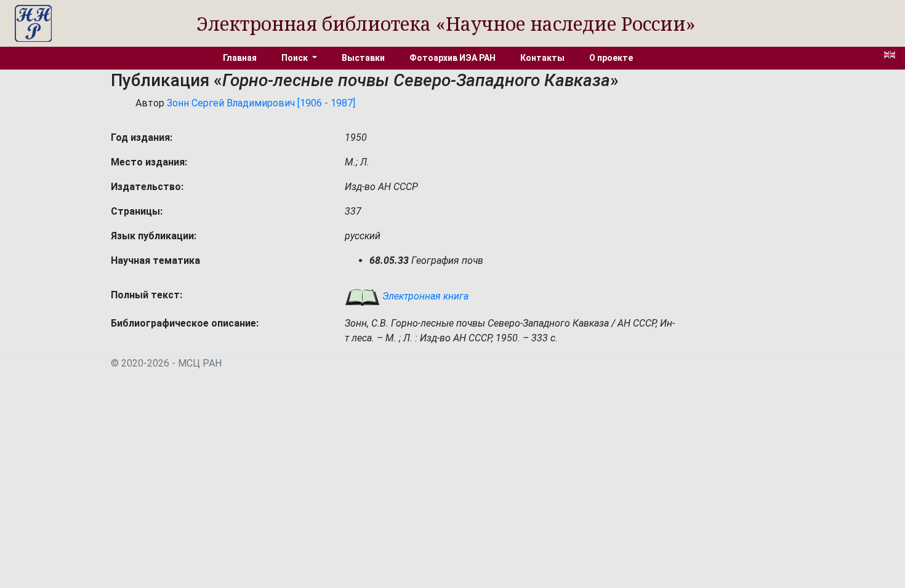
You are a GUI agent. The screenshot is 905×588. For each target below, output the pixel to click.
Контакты (542, 58)
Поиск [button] (295, 58)
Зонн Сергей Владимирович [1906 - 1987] (261, 103)
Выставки (363, 58)
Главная (240, 58)
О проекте (611, 58)
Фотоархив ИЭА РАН (452, 58)
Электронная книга (424, 296)
